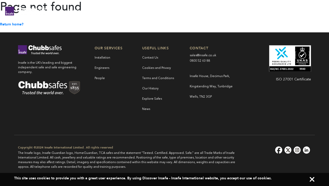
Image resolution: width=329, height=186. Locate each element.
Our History (150, 88)
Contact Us (150, 57)
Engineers (102, 68)
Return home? (11, 24)
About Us (258, 10)
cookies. (265, 178)
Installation (102, 57)
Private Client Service (211, 10)
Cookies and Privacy (156, 68)
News (146, 109)
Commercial (115, 10)
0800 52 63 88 (200, 60)
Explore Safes (152, 98)
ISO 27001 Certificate (293, 79)
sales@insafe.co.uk (203, 55)
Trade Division (158, 10)
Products (78, 10)
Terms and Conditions (158, 78)
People (100, 78)
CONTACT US (303, 10)
